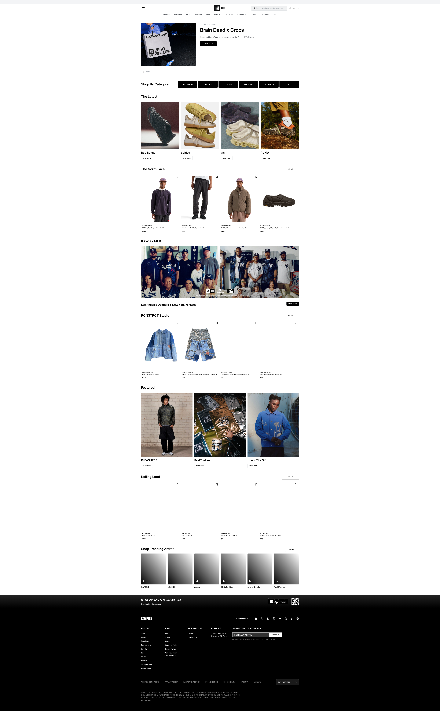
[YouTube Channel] (280, 618)
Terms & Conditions (150, 682)
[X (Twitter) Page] (262, 618)
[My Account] (293, 8)
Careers (191, 633)
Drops (167, 637)
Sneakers (145, 641)
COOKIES (257, 682)
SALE (275, 15)
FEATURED (178, 15)
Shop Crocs (149, 43)
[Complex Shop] (220, 8)
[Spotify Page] (298, 618)
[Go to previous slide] (143, 72)
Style (143, 633)
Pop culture (146, 645)
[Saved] (289, 8)
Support (168, 641)
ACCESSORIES (242, 15)
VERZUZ (144, 656)
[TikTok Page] (292, 618)
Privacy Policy (269, 639)
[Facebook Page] (256, 618)
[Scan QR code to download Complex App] (295, 601)
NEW (208, 15)
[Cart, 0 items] (297, 8)
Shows (144, 660)
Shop (167, 633)
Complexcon (146, 664)
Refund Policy (170, 649)
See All (292, 549)
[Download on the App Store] (278, 601)
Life (142, 653)
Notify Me (275, 635)
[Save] (177, 177)
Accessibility (229, 682)
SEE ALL (290, 169)
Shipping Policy (171, 645)
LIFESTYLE (265, 15)
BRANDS (217, 15)
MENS (188, 15)
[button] (220, 43)
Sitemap (244, 682)
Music (143, 637)
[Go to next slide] (153, 72)
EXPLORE (166, 15)
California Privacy (191, 682)
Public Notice (211, 682)
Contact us (192, 637)
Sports (144, 649)
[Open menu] (143, 8)
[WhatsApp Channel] (268, 618)
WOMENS (198, 15)
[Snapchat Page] (286, 618)
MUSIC (254, 15)
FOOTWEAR (228, 15)
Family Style (146, 668)
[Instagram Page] (274, 618)
